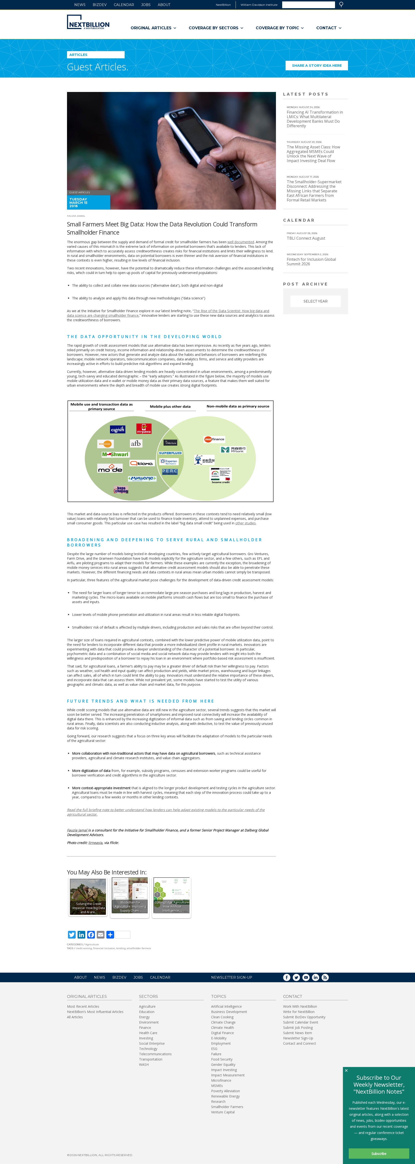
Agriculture (92, 944)
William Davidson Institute (259, 4)
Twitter (299, 979)
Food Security (221, 1059)
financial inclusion (104, 948)
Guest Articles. (97, 66)
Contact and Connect (299, 1043)
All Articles (75, 1017)
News (79, 5)
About (164, 5)
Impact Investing (224, 1069)
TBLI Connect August (306, 238)
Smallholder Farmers (227, 1106)
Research (218, 1101)
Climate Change (223, 1022)
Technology (148, 1048)
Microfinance (221, 1080)
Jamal (77, 830)
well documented (240, 242)
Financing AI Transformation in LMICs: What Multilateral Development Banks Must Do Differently (315, 118)
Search (341, 4)
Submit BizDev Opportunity (304, 1017)
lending (121, 948)
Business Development (229, 1011)
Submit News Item (297, 1033)
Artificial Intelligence (226, 1006)
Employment (221, 1043)
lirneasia (95, 842)
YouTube (309, 979)
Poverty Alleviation (225, 1091)
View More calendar (332, 220)
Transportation (150, 1059)
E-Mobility (218, 1038)
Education (146, 1011)
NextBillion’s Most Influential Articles (95, 1011)
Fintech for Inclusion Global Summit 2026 (311, 262)
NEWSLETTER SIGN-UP (231, 977)
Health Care (148, 1033)
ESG (214, 1048)
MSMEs (217, 1085)
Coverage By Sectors (213, 28)
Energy (144, 1017)
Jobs (146, 5)
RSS (328, 979)
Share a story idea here (320, 66)
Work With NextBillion (300, 1006)
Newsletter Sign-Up (298, 1038)
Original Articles (151, 28)
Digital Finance (222, 1033)
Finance (145, 1027)
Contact (326, 28)
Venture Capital (223, 1112)
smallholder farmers (139, 948)
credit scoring (84, 948)
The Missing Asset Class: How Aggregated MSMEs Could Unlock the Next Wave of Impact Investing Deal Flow (313, 153)
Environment (149, 1022)
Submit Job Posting (298, 1027)
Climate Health (222, 1027)
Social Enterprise (152, 1043)
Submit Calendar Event (300, 1022)
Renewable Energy (225, 1096)
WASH (144, 1064)
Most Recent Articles (83, 1006)
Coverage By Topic (277, 28)
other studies (245, 523)
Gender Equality (223, 1064)
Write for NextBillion (299, 1011)
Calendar (124, 5)
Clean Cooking (222, 1017)
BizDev (100, 5)
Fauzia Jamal (76, 216)
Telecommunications (155, 1054)
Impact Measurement (228, 1075)
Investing (146, 1038)
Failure (216, 1054)
